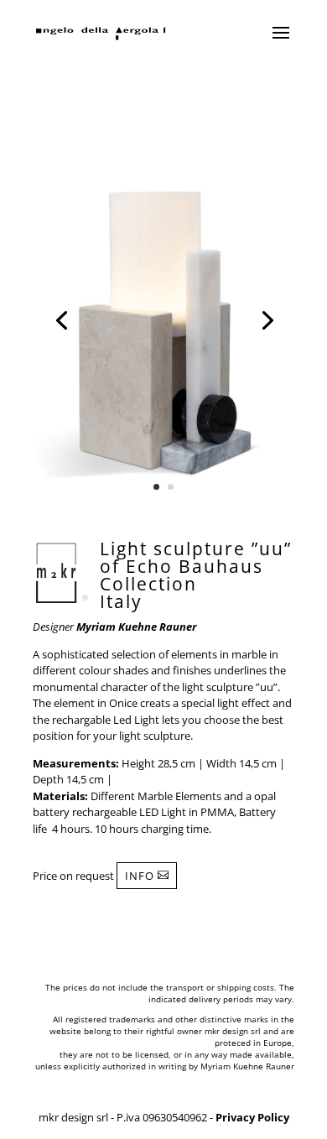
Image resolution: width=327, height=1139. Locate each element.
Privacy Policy (252, 1117)
